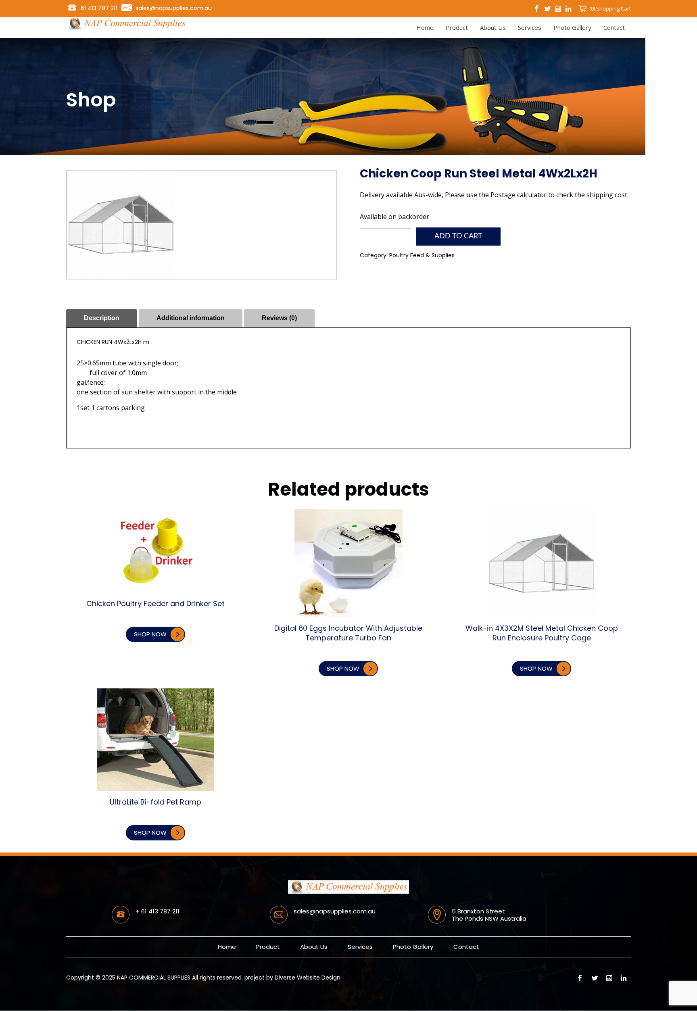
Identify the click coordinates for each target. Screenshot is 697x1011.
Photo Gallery (572, 27)
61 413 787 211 (99, 8)
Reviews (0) (279, 318)
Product (457, 27)
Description (101, 318)
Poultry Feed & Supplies (422, 255)
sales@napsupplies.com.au (174, 8)
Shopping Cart (613, 8)
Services (529, 27)
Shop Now (150, 634)
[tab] (101, 318)
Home (425, 27)
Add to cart (458, 236)
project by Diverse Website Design (292, 977)
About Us (493, 27)
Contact (614, 27)
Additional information (191, 318)
